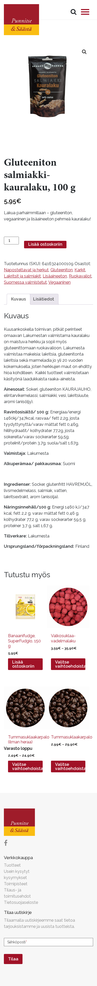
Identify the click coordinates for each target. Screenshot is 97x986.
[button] (84, 52)
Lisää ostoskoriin (45, 244)
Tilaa (13, 959)
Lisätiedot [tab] (43, 299)
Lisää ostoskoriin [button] (23, 664)
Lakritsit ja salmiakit (22, 276)
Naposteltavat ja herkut (26, 269)
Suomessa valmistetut (25, 282)
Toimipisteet (15, 883)
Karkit (79, 269)
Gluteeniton (61, 269)
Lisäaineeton (55, 276)
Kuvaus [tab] (18, 299)
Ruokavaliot (80, 276)
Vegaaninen (59, 282)
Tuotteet (12, 865)
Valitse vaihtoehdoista (70, 664)
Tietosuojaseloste (21, 902)
